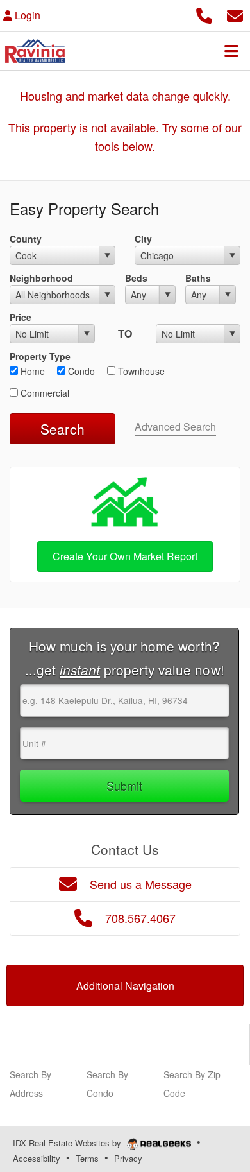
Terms (87, 1158)
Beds (136, 277)
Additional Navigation (125, 985)
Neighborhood (41, 277)
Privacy (128, 1158)
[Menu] (231, 50)
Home (31, 371)
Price (20, 317)
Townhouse (140, 371)
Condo (80, 371)
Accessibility (36, 1158)
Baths (198, 277)
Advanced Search (175, 426)
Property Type (40, 356)
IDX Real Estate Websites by (68, 1143)
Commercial (43, 392)
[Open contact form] (235, 13)
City (143, 238)
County (26, 238)
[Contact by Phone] (204, 13)
